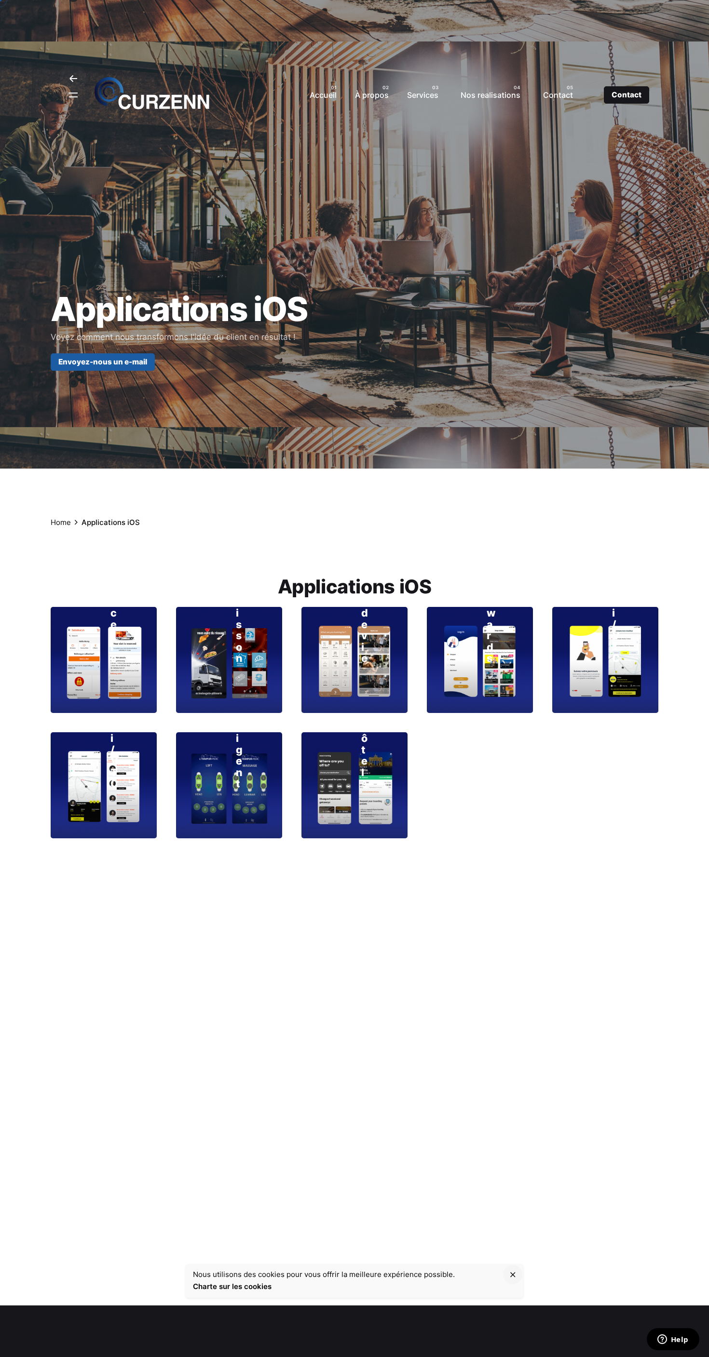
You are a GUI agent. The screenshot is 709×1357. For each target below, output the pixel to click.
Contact (626, 94)
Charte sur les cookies (232, 1285)
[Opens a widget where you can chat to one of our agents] (672, 1340)
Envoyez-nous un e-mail (102, 362)
